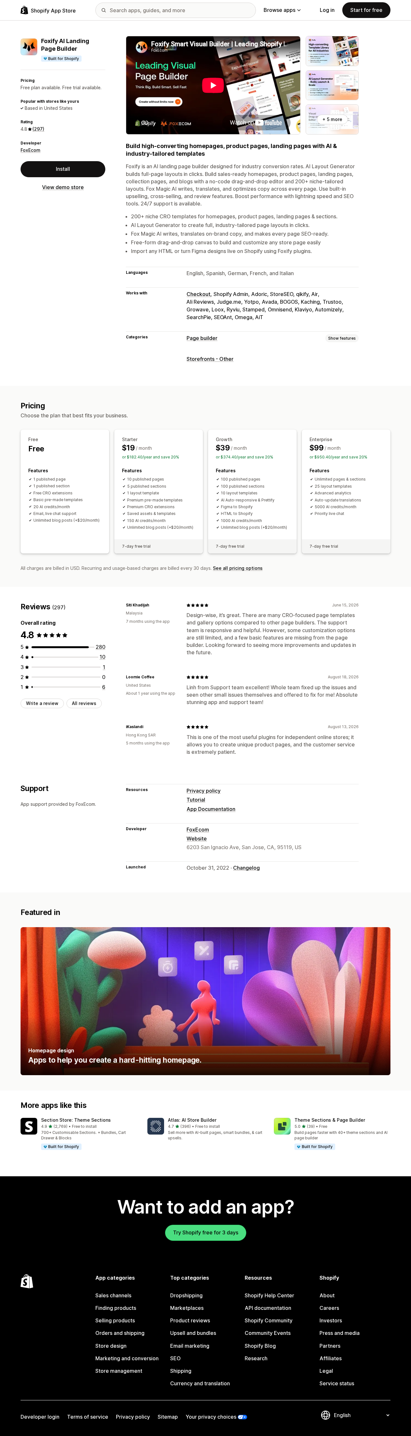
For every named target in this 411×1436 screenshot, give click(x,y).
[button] (79, 1134)
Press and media (339, 1333)
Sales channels (113, 1295)
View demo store (63, 187)
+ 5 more (332, 119)
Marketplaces (187, 1308)
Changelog (246, 868)
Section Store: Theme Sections (76, 1120)
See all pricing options (238, 568)
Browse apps (279, 10)
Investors (330, 1320)
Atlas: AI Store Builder (192, 1120)
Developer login (40, 1417)
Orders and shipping (119, 1333)
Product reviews (190, 1320)
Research (256, 1358)
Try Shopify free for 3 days (205, 1232)
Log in (327, 10)
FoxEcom (30, 150)
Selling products (115, 1320)
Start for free (366, 10)
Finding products (115, 1308)
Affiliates (330, 1358)
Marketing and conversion (127, 1358)
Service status (336, 1383)
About (327, 1295)
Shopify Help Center (269, 1295)
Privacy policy (204, 791)
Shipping (180, 1371)
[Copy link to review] (153, 605)
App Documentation (211, 809)
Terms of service (87, 1417)
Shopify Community (269, 1320)
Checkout (198, 294)
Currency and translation (200, 1383)
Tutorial (196, 799)
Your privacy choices (211, 1417)
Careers (329, 1308)
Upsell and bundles (193, 1333)
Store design (111, 1346)
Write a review (42, 703)
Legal (326, 1371)
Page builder (202, 338)
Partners (329, 1346)
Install (63, 169)
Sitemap (168, 1417)
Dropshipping (186, 1295)
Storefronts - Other (210, 359)
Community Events (268, 1333)
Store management (118, 1371)
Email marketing (189, 1346)
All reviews (84, 703)
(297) (38, 129)
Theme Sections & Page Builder (329, 1120)
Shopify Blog (260, 1346)
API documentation (268, 1308)
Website (197, 838)
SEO (175, 1358)
